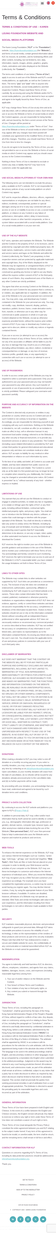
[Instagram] (28, 1219)
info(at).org (40, 768)
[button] (42, 3)
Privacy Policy (21, 810)
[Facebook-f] (20, 1219)
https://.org (23, 50)
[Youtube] (43, 1219)
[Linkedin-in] (13, 1219)
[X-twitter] (35, 1219)
